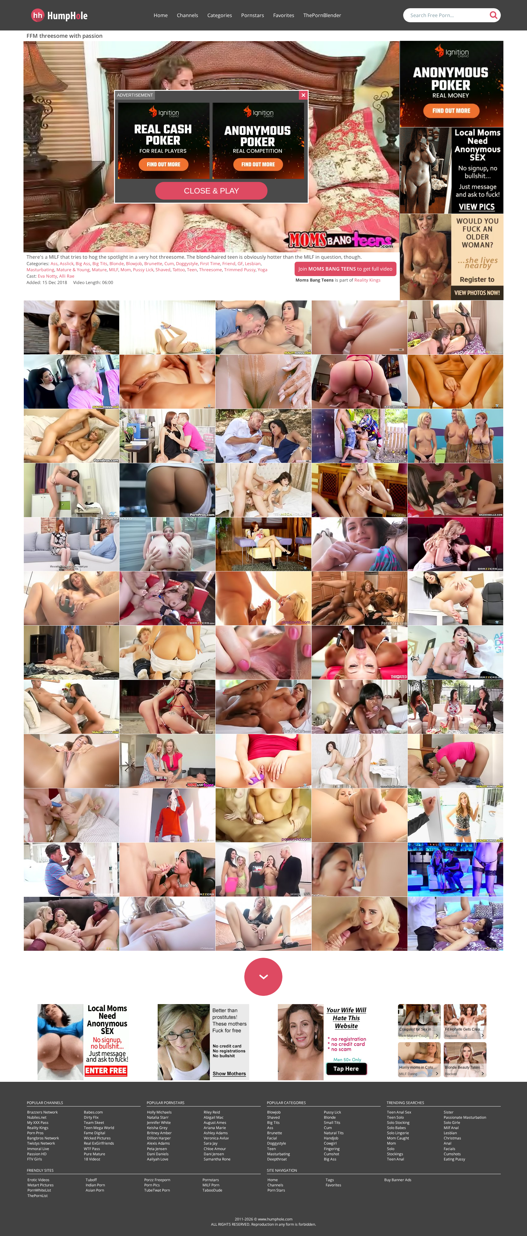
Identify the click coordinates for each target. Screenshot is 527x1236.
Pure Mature (94, 1153)
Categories (219, 15)
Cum (169, 263)
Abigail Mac (214, 1117)
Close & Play (211, 190)
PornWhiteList (39, 1190)
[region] (211, 147)
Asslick (66, 263)
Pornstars (252, 15)
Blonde (116, 263)
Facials (449, 1148)
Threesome (210, 269)
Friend (228, 263)
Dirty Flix (91, 1117)
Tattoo (179, 269)
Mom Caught (398, 1138)
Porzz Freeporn (157, 1179)
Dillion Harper (159, 1138)
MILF (113, 269)
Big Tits (99, 263)
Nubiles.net (36, 1117)
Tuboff (91, 1179)
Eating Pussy (454, 1159)
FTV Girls (34, 1159)
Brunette (153, 263)
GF (240, 263)
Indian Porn (95, 1185)
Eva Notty (47, 276)
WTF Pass (92, 1148)
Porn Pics (152, 1185)
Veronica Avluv (216, 1138)
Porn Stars (276, 1190)
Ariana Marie (215, 1127)
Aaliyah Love (157, 1159)
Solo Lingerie (398, 1132)
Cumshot (331, 1153)
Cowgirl (330, 1143)
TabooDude (212, 1190)
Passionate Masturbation (465, 1117)
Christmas (452, 1138)
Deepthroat (277, 1159)
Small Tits (332, 1122)
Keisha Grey (157, 1127)
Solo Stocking (398, 1122)
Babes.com (93, 1112)
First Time (210, 263)
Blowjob (134, 263)
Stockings (395, 1153)
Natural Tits (334, 1132)
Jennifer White (159, 1122)
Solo (390, 1148)
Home (161, 15)
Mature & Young (73, 269)
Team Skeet (94, 1122)
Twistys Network (41, 1143)
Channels (187, 15)
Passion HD (37, 1153)
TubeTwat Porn (157, 1190)
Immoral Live (38, 1148)
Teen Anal (395, 1159)
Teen (192, 269)
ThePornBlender (322, 15)
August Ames (215, 1122)
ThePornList (37, 1195)
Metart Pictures (40, 1185)
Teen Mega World (99, 1127)
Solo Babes (396, 1127)
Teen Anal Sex (399, 1112)
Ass (54, 263)
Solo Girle (452, 1122)
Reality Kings (367, 280)
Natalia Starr (158, 1117)
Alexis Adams (158, 1143)
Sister (449, 1112)
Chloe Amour (215, 1148)
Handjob (331, 1138)
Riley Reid (212, 1112)
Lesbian (253, 263)
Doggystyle (187, 263)
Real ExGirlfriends (99, 1143)
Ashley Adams (216, 1132)
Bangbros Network (43, 1138)
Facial (272, 1138)
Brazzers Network (42, 1112)
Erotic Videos (38, 1179)
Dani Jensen (214, 1153)
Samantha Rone (217, 1159)
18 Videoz (92, 1159)
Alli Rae (66, 276)
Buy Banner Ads (397, 1179)
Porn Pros (35, 1132)
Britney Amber (159, 1132)
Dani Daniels (158, 1153)
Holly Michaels (159, 1112)
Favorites (283, 15)
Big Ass (83, 263)
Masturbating (40, 269)
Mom (125, 269)
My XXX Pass (37, 1122)
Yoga (262, 269)
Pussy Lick (143, 269)
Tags (330, 1179)
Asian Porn (95, 1190)
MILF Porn (211, 1185)
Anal (447, 1143)
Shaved (163, 269)
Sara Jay (210, 1143)
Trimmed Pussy (240, 269)
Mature (99, 269)
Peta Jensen (157, 1148)
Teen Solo (395, 1117)
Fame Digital (94, 1132)
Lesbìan (450, 1132)
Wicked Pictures (97, 1138)
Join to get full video (346, 268)
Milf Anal (451, 1127)
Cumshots (452, 1153)
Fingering (332, 1148)
